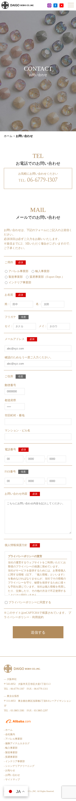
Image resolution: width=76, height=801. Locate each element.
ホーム (8, 136)
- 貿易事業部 (10, 756)
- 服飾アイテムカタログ (17, 743)
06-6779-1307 (42, 180)
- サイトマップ (12, 779)
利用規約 (38, 617)
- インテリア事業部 (14, 761)
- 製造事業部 (10, 752)
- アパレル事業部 (13, 738)
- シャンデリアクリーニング (19, 766)
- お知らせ (9, 770)
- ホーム (8, 729)
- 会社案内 (9, 734)
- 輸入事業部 (10, 747)
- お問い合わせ (12, 775)
